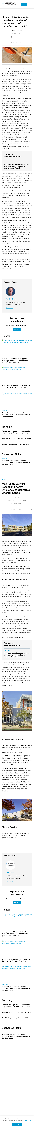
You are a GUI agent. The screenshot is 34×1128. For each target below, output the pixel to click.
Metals (4, 13)
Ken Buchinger (17, 31)
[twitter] (17, 43)
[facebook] (11, 43)
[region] (17, 1122)
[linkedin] (14, 43)
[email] (22, 43)
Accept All (17, 1124)
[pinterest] (20, 43)
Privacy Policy (27, 1120)
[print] (31, 43)
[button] (3, 4)
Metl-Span (17, 497)
